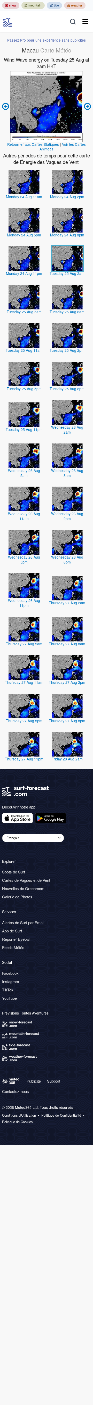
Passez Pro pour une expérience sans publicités (46, 40)
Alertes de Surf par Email (23, 922)
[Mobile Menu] (85, 21)
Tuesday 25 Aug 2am (67, 273)
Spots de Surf (13, 871)
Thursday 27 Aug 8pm (67, 720)
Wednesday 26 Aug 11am (24, 516)
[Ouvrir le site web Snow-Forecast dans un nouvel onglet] (10, 5)
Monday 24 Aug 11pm (24, 273)
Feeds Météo (13, 947)
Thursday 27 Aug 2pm (67, 682)
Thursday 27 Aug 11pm (24, 758)
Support (53, 1081)
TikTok (7, 989)
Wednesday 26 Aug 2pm (67, 516)
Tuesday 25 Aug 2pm (67, 350)
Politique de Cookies (17, 1121)
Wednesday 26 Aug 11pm (24, 603)
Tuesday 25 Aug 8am (67, 311)
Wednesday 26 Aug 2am (67, 430)
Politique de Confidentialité (61, 1115)
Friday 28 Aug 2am (67, 758)
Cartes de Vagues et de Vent (26, 880)
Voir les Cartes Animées (63, 146)
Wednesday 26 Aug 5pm (24, 559)
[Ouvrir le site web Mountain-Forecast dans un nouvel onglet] (33, 5)
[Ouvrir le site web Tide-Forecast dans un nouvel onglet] (54, 5)
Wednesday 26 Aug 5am (24, 473)
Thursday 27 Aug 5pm (24, 720)
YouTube (9, 998)
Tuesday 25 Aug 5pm (24, 388)
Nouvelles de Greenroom (23, 888)
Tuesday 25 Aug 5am (24, 311)
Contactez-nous (15, 1091)
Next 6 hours (87, 106)
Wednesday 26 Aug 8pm (67, 559)
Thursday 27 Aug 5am (24, 643)
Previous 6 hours (6, 106)
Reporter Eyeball (16, 939)
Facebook (10, 973)
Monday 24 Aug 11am (24, 196)
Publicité (34, 1081)
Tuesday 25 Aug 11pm (24, 429)
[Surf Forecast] (8, 21)
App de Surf (12, 930)
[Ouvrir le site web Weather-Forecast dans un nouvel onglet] (75, 5)
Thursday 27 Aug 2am (67, 602)
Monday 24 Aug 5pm (24, 234)
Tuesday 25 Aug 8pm (67, 388)
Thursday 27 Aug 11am (24, 682)
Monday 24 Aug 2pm (67, 196)
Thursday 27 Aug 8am (67, 643)
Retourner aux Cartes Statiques (33, 144)
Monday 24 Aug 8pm (67, 234)
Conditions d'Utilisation (19, 1115)
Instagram (10, 981)
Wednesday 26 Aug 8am (67, 473)
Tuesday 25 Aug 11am (24, 350)
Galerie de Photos (17, 896)
